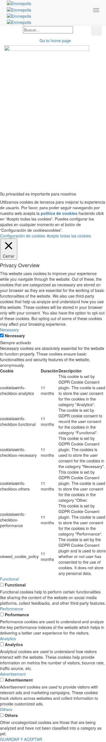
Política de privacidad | (47, 180)
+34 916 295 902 (19, 102)
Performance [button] (11, 608)
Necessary (15, 335)
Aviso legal (14, 180)
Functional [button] (9, 579)
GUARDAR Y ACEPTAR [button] (21, 739)
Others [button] (6, 709)
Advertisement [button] (13, 674)
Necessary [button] (9, 329)
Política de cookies (85, 180)
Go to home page (54, 40)
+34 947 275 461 (19, 127)
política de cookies (59, 213)
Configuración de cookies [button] (22, 236)
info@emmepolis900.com (78, 166)
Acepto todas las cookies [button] (69, 236)
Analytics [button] (8, 638)
